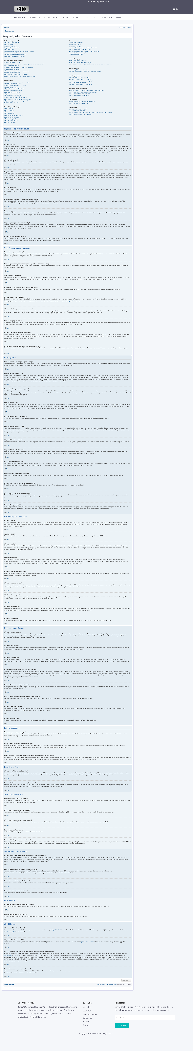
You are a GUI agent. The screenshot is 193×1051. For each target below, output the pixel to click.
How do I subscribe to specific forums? (80, 94)
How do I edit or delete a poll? (13, 90)
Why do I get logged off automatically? (15, 54)
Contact (119, 17)
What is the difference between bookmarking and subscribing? (87, 90)
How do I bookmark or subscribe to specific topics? (83, 92)
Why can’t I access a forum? (12, 92)
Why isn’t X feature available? (77, 110)
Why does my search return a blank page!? (81, 81)
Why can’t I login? (9, 49)
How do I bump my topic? (11, 102)
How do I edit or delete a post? (13, 83)
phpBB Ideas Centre (87, 942)
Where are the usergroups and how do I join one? (83, 48)
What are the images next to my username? (16, 71)
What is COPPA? (9, 44)
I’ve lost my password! (10, 53)
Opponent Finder (91, 17)
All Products (18, 17)
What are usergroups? (75, 46)
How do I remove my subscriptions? (79, 95)
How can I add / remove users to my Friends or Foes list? (85, 71)
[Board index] (21, 9)
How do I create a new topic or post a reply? (17, 82)
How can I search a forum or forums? (79, 77)
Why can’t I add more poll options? (14, 89)
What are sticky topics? (10, 119)
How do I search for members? (77, 82)
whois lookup (8, 955)
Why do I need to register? (11, 42)
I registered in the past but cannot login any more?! (19, 51)
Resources (106, 17)
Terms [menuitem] (85, 1025)
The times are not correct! (11, 65)
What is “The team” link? (76, 54)
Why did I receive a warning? (12, 96)
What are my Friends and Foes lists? (79, 70)
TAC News (87, 1011)
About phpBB (11, 932)
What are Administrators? (76, 42)
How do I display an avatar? (12, 72)
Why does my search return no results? (80, 79)
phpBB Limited (56, 930)
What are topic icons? (10, 122)
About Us (86, 1007)
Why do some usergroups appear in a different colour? (84, 51)
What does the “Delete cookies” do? (14, 56)
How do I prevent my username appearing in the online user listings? (24, 64)
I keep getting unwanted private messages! (81, 62)
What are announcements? (12, 117)
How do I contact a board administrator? (80, 114)
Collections (65, 17)
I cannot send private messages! (78, 60)
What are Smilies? (9, 112)
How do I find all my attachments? (78, 103)
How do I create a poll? (10, 87)
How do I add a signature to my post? (15, 85)
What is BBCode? (9, 108)
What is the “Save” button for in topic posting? (17, 99)
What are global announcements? (14, 115)
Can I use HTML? (9, 110)
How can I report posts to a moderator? (15, 97)
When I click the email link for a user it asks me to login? (20, 76)
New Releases (34, 17)
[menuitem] (6, 27)
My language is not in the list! (12, 69)
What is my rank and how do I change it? (16, 74)
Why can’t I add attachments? (12, 94)
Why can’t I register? (10, 46)
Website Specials (50, 17)
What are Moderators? (75, 44)
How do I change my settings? (12, 62)
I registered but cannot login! (12, 48)
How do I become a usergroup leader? (80, 49)
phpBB (71, 301)
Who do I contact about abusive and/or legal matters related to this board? (90, 112)
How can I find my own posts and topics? (80, 84)
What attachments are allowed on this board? (82, 101)
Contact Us (87, 1018)
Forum (75, 17)
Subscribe (122, 1025)
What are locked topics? (11, 120)
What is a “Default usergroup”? (77, 53)
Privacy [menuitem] (86, 1021)
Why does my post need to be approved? (16, 101)
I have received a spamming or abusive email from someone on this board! (90, 64)
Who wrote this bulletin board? (78, 109)
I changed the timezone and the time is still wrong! (18, 67)
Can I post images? (9, 113)
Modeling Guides (90, 1014)
